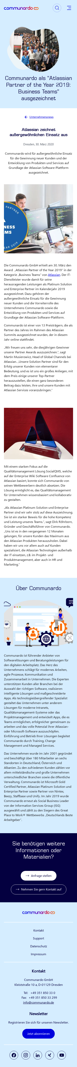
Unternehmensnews (41, 117)
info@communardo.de (38, 1002)
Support (38, 938)
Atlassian (54, 275)
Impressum (38, 954)
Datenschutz (38, 946)
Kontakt (38, 930)
